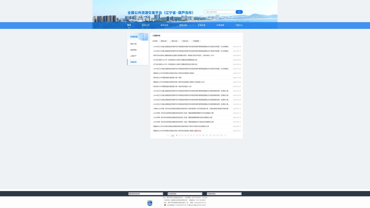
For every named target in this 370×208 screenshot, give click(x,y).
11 (206, 135)
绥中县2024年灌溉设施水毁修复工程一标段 (167, 77)
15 (221, 135)
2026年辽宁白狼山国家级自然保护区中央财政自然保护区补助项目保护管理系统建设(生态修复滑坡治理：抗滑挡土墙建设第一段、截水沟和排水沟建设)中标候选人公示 (191, 100)
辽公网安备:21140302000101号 (177, 205)
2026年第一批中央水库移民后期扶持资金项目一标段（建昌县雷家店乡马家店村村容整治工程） (184, 122)
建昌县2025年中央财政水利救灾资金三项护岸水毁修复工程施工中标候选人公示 (179, 82)
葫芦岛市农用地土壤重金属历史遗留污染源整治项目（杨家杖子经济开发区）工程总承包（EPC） (184, 55)
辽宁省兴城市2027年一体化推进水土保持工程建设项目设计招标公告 (175, 64)
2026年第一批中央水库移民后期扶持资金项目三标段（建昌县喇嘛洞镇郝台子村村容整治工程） (184, 113)
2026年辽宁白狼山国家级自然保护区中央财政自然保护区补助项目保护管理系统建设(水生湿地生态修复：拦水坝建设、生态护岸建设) (191, 46)
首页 (129, 25)
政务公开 (146, 25)
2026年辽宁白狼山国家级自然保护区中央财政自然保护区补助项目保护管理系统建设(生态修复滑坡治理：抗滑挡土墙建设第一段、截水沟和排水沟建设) (191, 95)
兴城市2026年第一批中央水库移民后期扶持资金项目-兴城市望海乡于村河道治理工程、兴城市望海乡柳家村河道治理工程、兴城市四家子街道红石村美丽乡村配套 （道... (191, 108)
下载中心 (239, 25)
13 (214, 135)
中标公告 (185, 41)
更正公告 (174, 41)
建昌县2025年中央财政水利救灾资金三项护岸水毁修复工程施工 (173, 73)
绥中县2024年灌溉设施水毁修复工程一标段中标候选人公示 (172, 86)
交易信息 (202, 25)
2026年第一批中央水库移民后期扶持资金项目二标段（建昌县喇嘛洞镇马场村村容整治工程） (183, 117)
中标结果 (196, 41)
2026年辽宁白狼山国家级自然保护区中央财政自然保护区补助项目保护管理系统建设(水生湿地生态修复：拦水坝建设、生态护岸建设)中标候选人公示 (191, 51)
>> (225, 135)
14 (217, 135)
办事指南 (220, 25)
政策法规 (183, 25)
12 (210, 135)
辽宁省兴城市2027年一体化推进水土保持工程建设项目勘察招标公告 (175, 60)
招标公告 (163, 41)
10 (203, 135)
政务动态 (164, 25)
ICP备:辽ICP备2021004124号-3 (196, 205)
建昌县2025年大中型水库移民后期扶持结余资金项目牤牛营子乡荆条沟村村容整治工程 (181, 126)
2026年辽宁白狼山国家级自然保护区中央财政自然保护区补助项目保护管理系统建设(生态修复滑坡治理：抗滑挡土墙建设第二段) (191, 91)
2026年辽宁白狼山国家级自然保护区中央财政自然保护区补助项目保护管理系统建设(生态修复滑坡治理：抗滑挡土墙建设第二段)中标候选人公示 (191, 104)
